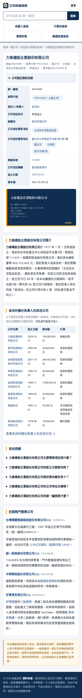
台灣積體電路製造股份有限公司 (26, 520)
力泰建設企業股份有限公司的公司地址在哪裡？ (39, 486)
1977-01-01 (38, 174)
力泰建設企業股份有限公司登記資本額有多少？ (39, 477)
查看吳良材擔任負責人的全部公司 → (30, 433)
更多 (73, 5)
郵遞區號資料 (48, 581)
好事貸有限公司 (16, 595)
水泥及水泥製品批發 (45, 130)
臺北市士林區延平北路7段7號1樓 (50, 139)
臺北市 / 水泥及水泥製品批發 (26, 47)
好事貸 (10, 602)
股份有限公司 (39, 121)
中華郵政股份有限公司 (20, 574)
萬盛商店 (13, 405)
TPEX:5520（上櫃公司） (47, 98)
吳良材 (35, 106)
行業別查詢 (60, 26)
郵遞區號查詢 (60, 36)
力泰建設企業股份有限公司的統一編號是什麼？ (39, 496)
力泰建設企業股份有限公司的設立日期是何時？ (39, 467)
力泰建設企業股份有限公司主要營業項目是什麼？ (40, 458)
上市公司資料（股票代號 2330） (50, 544)
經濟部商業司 (39, 167)
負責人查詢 (21, 26)
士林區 (51, 144)
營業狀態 (21, 36)
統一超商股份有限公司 (20, 553)
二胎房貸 (26, 602)
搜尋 (73, 16)
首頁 (5, 47)
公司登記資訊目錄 (22, 78)
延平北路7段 (41, 151)
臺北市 (38, 144)
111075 (36, 160)
